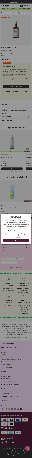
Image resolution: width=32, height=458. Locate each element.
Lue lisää (18, 237)
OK (16, 241)
